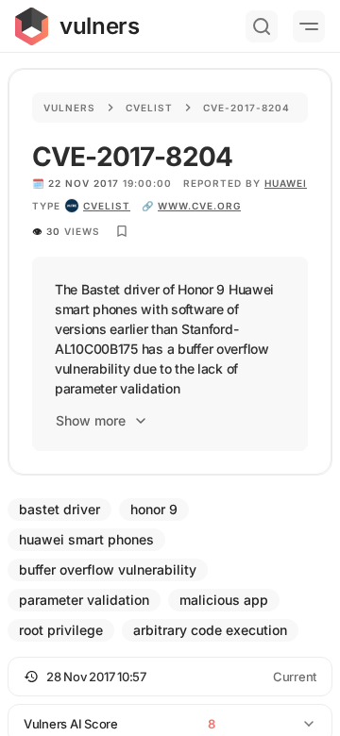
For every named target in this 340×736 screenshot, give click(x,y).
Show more (91, 420)
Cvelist (149, 107)
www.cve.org (199, 205)
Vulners (69, 107)
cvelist (106, 205)
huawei (285, 183)
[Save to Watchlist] (121, 231)
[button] (170, 676)
